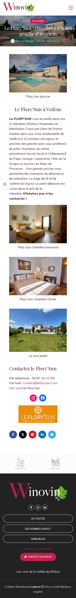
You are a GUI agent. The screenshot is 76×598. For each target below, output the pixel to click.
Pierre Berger (25, 41)
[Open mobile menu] (70, 8)
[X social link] (23, 434)
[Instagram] (33, 397)
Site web (15, 388)
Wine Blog (38, 538)
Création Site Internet (18, 586)
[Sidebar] (5, 184)
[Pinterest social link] (32, 434)
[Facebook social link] (13, 434)
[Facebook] (42, 397)
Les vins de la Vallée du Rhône (38, 571)
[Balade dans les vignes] (55, 463)
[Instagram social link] (38, 507)
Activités (38, 518)
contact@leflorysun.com (40, 383)
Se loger (38, 20)
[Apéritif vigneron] (20, 463)
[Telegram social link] (52, 434)
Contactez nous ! (39, 556)
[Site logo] (18, 7)
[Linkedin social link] (42, 434)
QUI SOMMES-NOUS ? (38, 528)
